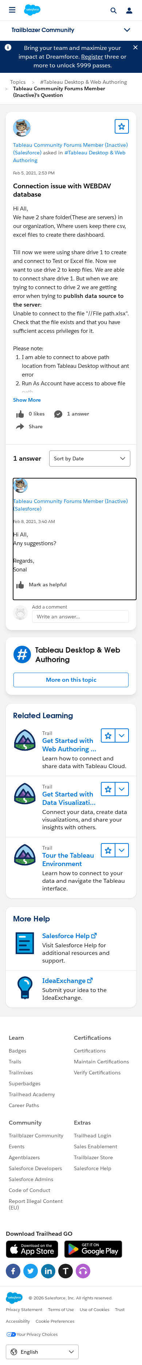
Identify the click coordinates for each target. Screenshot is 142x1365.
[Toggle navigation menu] (127, 30)
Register (92, 56)
